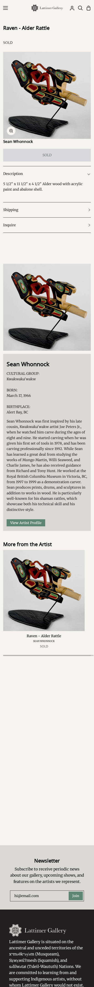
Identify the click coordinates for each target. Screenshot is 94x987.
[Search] (78, 8)
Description (13, 174)
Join (75, 896)
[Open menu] (4, 7)
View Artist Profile (26, 523)
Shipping (10, 210)
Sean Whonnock (18, 141)
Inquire (9, 225)
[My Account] (70, 8)
